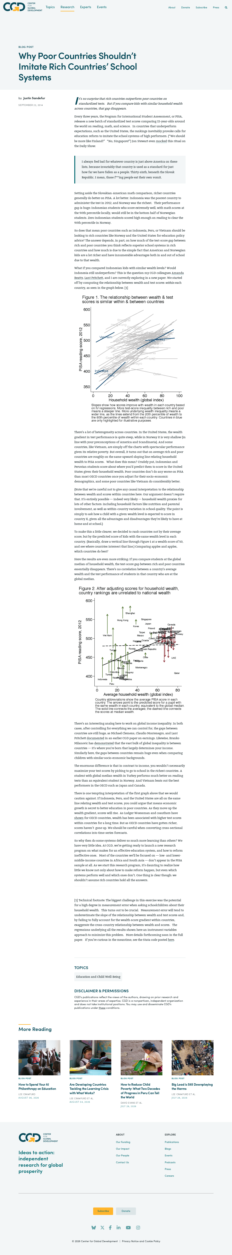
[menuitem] (226, 7)
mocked (161, 141)
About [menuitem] (171, 7)
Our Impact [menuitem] (122, 1148)
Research (67, 7)
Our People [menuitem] (122, 1155)
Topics (50, 7)
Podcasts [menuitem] (170, 1162)
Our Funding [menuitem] (123, 1142)
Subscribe (103, 1211)
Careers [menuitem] (169, 1176)
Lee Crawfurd (26, 1094)
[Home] (23, 6)
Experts (85, 7)
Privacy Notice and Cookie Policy (141, 1241)
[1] (126, 288)
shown (79, 818)
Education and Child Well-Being (98, 977)
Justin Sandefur (34, 98)
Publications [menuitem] (172, 1142)
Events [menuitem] (168, 1155)
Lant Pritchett (93, 278)
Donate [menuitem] (185, 7)
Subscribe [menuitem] (201, 7)
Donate (126, 1211)
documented (95, 738)
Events (102, 7)
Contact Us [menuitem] (122, 1162)
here (171, 940)
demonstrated (104, 743)
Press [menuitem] (216, 7)
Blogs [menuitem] (168, 1148)
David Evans (128, 1103)
